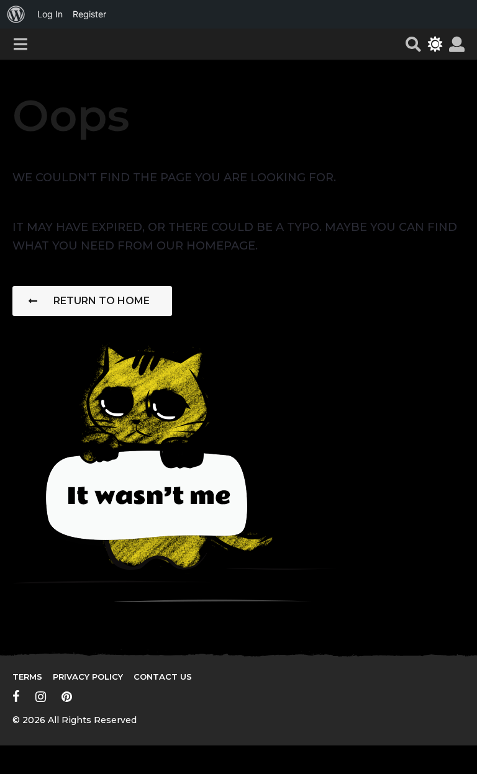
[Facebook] (16, 696)
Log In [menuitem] (50, 14)
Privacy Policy (88, 677)
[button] (20, 44)
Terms (27, 677)
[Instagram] (40, 696)
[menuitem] (16, 14)
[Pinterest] (66, 696)
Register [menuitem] (89, 14)
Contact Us (163, 677)
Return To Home (101, 301)
